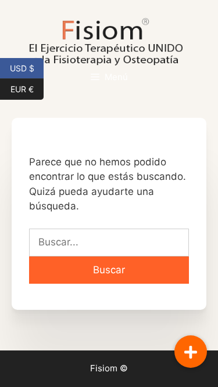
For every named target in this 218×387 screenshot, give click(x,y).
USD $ (27, 67)
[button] (190, 351)
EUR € (27, 88)
